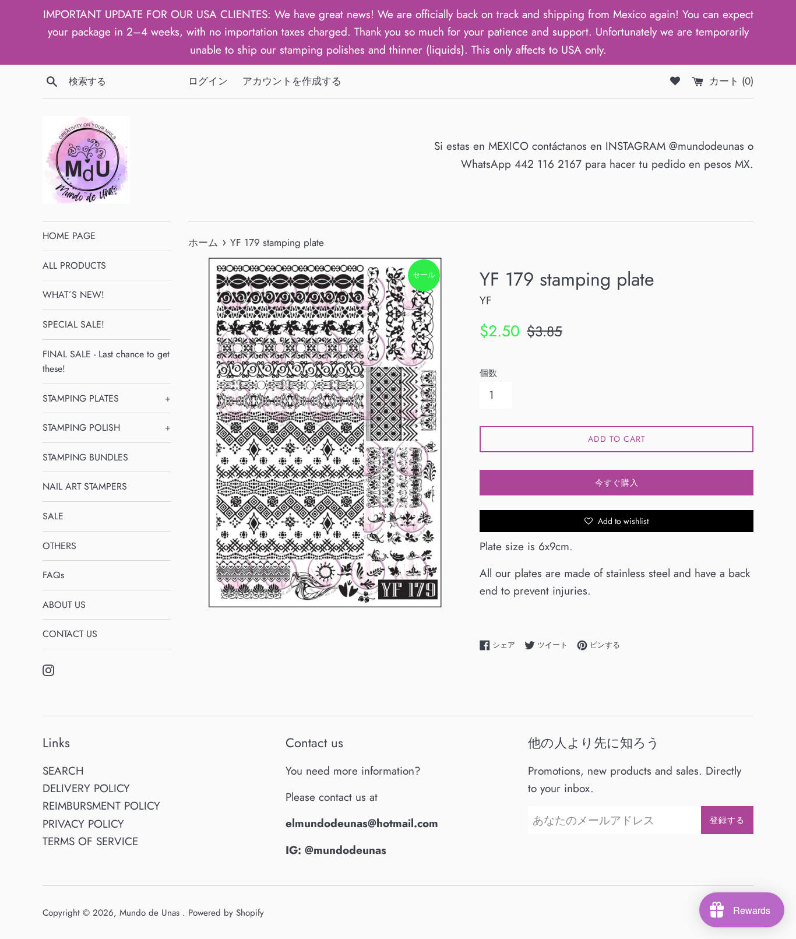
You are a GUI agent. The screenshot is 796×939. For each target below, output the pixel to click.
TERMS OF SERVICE (90, 841)
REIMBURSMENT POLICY (101, 806)
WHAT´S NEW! (73, 294)
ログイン (208, 81)
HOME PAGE (69, 235)
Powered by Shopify (226, 912)
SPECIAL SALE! (73, 324)
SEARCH (63, 771)
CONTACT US (70, 634)
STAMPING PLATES (107, 398)
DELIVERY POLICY (86, 788)
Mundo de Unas (150, 912)
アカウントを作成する (291, 81)
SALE (53, 516)
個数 (488, 373)
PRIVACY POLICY (83, 824)
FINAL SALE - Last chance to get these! (106, 361)
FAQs (53, 575)
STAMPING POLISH (107, 427)
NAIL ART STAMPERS (85, 486)
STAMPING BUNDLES (85, 457)
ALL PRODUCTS (74, 265)
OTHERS (59, 546)
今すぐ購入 (617, 482)
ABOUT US (64, 604)
